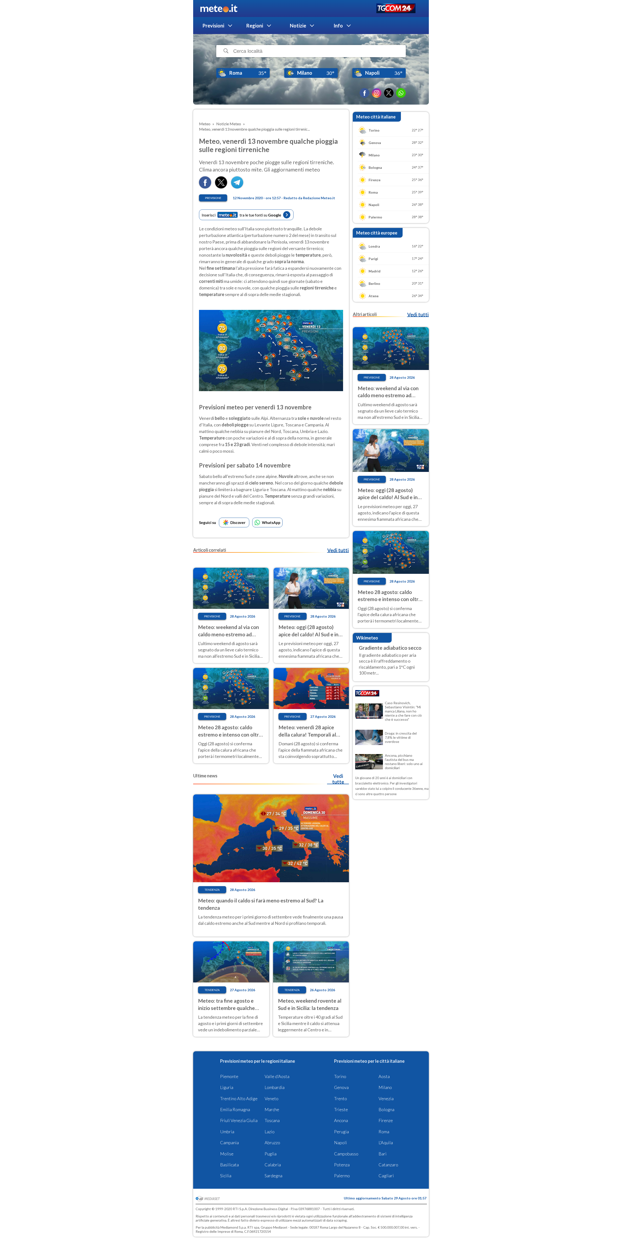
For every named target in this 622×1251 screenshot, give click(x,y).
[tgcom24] (395, 8)
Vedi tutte (338, 779)
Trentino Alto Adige (239, 1098)
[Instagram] (376, 93)
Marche (272, 1109)
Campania (229, 1142)
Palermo (342, 1175)
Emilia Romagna (235, 1109)
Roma (384, 1131)
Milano (385, 1087)
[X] (389, 93)
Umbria (227, 1131)
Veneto (271, 1098)
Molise (226, 1153)
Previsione (213, 198)
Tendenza (212, 889)
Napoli (340, 1142)
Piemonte (229, 1076)
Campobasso (346, 1153)
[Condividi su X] (221, 187)
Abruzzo (272, 1142)
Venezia (386, 1098)
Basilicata (229, 1164)
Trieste (341, 1109)
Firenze (386, 1120)
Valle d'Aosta (277, 1076)
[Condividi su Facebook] (205, 187)
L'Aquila (386, 1142)
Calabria (273, 1164)
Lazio (270, 1131)
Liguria (226, 1087)
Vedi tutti (338, 550)
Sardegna (273, 1175)
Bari (383, 1153)
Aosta (384, 1076)
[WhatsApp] (401, 93)
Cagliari (386, 1175)
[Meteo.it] (218, 8)
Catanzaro (388, 1164)
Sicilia (225, 1175)
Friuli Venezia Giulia (239, 1120)
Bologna (386, 1109)
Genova (341, 1087)
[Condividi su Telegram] (237, 187)
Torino (340, 1076)
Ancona (341, 1120)
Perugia (341, 1131)
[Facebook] (364, 93)
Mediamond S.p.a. (233, 1227)
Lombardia (275, 1087)
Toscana (272, 1120)
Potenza (342, 1164)
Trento (340, 1098)
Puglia (270, 1153)
